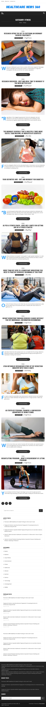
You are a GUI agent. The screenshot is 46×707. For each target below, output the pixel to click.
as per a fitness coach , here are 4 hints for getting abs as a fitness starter (23, 226)
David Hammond (27, 85)
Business (6, 554)
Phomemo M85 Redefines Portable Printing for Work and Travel (19, 522)
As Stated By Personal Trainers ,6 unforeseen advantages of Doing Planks (23, 411)
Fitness (23, 31)
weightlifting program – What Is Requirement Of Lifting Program (23, 459)
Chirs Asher (28, 136)
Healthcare (7, 567)
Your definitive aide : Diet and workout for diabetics (23, 179)
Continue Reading (23, 74)
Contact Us (12, 1)
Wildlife (6, 587)
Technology (7, 580)
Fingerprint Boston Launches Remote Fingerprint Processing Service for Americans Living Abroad (21, 525)
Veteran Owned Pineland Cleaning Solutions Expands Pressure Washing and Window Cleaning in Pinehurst (22, 540)
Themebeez (42, 703)
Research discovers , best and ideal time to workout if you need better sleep (23, 82)
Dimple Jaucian (28, 38)
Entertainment (8, 561)
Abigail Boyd (28, 230)
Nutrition (6, 574)
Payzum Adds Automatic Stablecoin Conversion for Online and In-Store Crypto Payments (23, 535)
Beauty (6, 551)
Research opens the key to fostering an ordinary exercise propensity (23, 34)
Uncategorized (8, 584)
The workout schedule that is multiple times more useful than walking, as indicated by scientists (23, 132)
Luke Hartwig (28, 370)
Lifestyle (6, 571)
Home (2, 1)
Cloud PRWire (7, 557)
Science (6, 577)
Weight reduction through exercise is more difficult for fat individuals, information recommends (23, 319)
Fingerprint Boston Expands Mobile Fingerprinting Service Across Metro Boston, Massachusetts (23, 530)
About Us (7, 1)
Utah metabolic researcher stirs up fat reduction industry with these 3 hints (23, 367)
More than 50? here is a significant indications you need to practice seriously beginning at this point (23, 271)
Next (10, 503)
